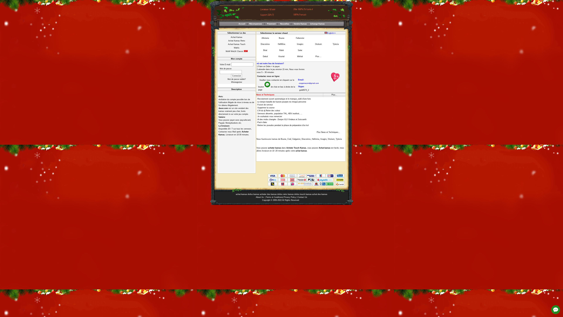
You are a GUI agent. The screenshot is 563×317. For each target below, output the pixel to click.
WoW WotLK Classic (234, 51)
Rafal (281, 50)
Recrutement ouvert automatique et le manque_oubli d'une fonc (284, 99)
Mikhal (300, 56)
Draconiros (265, 44)
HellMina (281, 44)
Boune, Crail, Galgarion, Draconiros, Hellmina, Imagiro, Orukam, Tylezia (311, 139)
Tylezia (336, 44)
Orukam (318, 44)
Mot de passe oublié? (237, 79)
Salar (300, 50)
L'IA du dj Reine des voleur (268, 110)
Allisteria (265, 38)
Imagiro (300, 44)
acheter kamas (275, 148)
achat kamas (301, 151)
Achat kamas (324, 148)
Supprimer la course (265, 108)
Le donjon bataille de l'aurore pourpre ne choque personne (281, 102)
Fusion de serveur (265, 105)
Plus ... (318, 56)
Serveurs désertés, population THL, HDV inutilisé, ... (279, 113)
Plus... (334, 95)
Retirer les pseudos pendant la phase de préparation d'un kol (283, 125)
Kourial (281, 56)
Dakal (265, 56)
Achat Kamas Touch (236, 44)
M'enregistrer (236, 82)
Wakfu (236, 48)
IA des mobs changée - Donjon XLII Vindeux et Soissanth (281, 119)
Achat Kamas (236, 37)
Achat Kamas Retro (236, 41)
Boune (281, 38)
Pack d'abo (262, 122)
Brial (265, 50)
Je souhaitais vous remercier (269, 116)
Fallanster (300, 38)
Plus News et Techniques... (328, 132)
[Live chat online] (555, 309)
